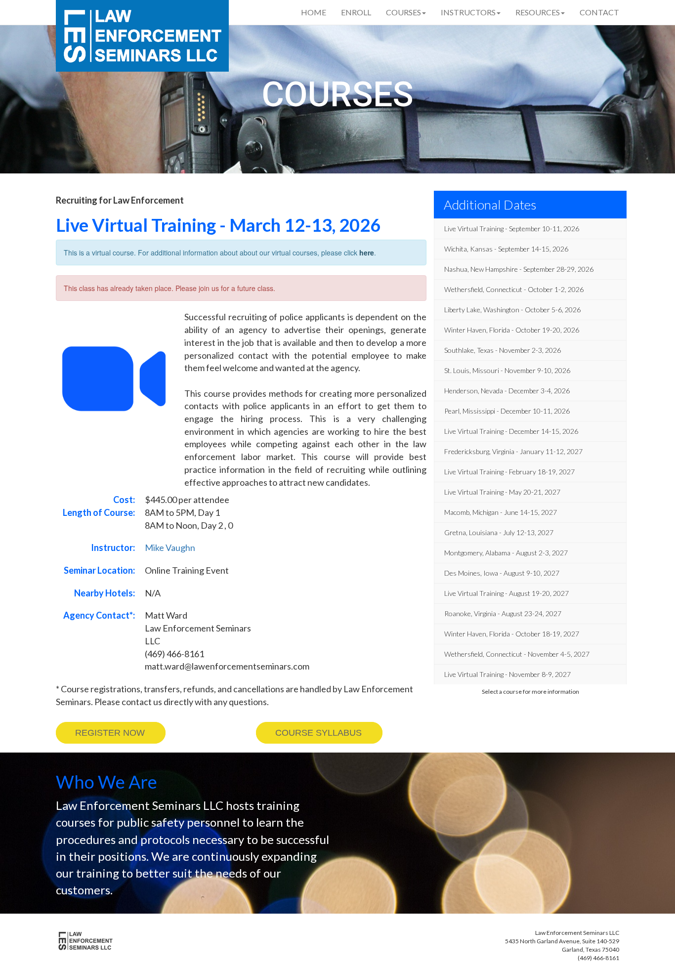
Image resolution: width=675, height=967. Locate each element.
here (366, 252)
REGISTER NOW (110, 733)
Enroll (356, 12)
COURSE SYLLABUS (318, 733)
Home (313, 12)
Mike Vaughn (170, 547)
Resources (537, 12)
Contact (599, 12)
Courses (403, 12)
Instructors (468, 12)
